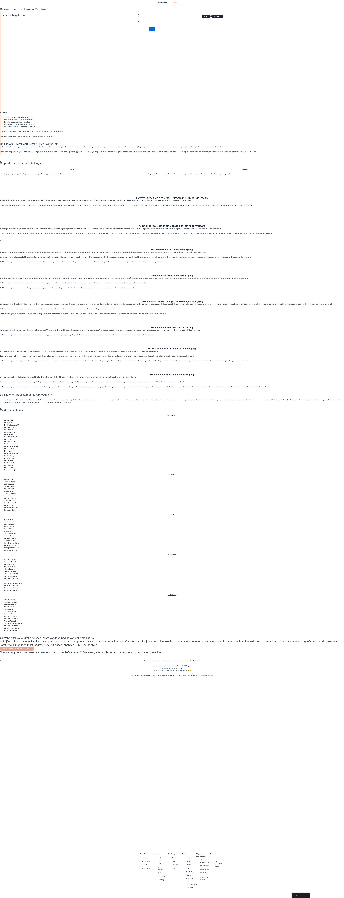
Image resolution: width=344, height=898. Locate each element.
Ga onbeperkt (183, 2)
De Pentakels (172, 595)
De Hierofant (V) (9, 432)
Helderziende (145, 24)
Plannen (144, 21)
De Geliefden (179, 400)
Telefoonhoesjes (191, 884)
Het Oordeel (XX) (9, 467)
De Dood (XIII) (8, 451)
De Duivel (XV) (9, 456)
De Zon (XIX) (8, 465)
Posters (188, 868)
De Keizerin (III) (9, 427)
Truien (188, 861)
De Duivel (257, 400)
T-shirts (188, 864)
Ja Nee (146, 864)
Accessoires (190, 871)
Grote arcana (162, 858)
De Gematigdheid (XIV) (11, 453)
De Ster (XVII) (8, 460)
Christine (175, 864)
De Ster (2, 402)
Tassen (188, 875)
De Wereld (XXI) (9, 470)
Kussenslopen (190, 888)
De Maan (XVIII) (9, 463)
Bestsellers (189, 858)
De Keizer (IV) (8, 429)
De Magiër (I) (8, 422)
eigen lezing (206, 675)
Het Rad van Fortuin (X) (11, 444)
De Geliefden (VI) (9, 434)
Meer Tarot (144, 14)
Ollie (173, 868)
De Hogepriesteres (100, 400)
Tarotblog (161, 880)
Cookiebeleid (204, 869)
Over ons (217, 858)
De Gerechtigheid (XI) (11, 446)
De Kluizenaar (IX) (10, 441)
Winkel (143, 19)
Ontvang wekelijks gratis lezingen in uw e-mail (17, 648)
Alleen (174, 858)
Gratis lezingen (163, 2)
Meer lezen (147, 868)
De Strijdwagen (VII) (10, 437)
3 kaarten (147, 861)
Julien (174, 861)
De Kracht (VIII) (9, 439)
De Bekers (161, 873)
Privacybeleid (204, 865)
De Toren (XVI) (9, 458)
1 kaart (146, 858)
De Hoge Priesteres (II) (11, 425)
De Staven (172, 514)
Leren (143, 16)
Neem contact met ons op (218, 864)
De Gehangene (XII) (10, 448)
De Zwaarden (172, 554)
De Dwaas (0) (8, 420)
